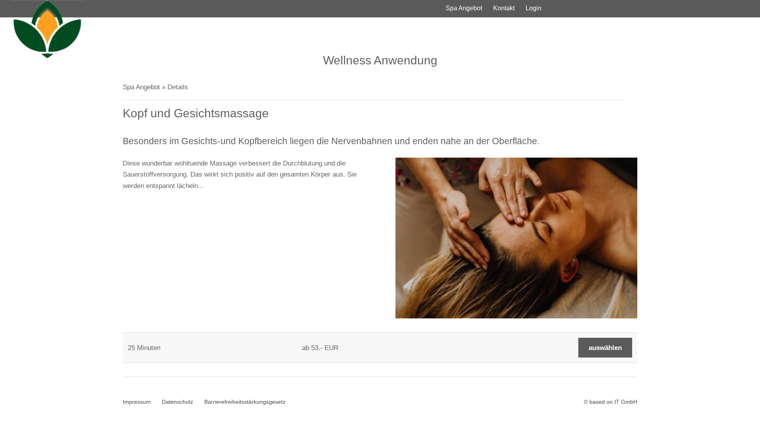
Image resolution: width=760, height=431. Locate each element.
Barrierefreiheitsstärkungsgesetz (244, 402)
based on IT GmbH (613, 402)
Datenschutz (177, 402)
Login (534, 8)
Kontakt (504, 8)
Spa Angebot (464, 8)
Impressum (137, 402)
